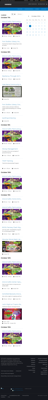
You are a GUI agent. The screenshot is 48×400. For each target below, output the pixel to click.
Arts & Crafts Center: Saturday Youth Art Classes (12, 282)
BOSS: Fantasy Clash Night (12, 227)
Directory (36, 0)
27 (27, 35)
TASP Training (7, 161)
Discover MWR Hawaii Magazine (7, 373)
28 (30, 35)
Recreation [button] (41, 4)
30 (30, 23)
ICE (46, 366)
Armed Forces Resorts (42, 358)
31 (38, 35)
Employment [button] (43, 9)
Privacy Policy (3, 395)
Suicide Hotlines (31, 370)
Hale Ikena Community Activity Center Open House (12, 84)
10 (38, 26)
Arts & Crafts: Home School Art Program (12, 199)
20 (27, 32)
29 (27, 23)
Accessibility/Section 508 (15, 395)
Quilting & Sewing (9, 118)
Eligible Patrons (44, 374)
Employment (18, 370)
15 (33, 29)
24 (39, 32)
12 (44, 26)
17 (38, 29)
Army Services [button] (32, 4)
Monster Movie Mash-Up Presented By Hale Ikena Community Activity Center (12, 239)
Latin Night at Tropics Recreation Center (12, 304)
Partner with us (43, 0)
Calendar (31, 0)
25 (41, 32)
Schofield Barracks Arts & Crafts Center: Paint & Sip (12, 294)
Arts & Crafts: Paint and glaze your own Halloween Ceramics (12, 21)
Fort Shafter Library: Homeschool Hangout (12, 41)
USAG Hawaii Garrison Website (7, 370)
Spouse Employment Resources (42, 363)
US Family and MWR (43, 360)
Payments (33, 360)
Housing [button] (37, 9)
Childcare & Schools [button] (29, 9)
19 (44, 29)
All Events (20, 14)
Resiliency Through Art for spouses (12, 76)
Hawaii (8, 4)
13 (27, 29)
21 (30, 32)
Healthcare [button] (20, 9)
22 (33, 32)
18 (41, 29)
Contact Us (33, 358)
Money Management (10, 149)
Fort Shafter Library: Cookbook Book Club (12, 104)
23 (36, 32)
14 (30, 29)
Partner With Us (44, 372)
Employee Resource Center (31, 367)
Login (34, 372)
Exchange (45, 370)
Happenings (26, 0)
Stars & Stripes (44, 368)
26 (44, 32)
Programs (33, 362)
